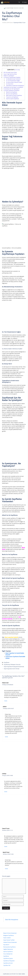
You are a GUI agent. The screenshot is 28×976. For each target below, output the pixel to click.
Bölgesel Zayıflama (8, 935)
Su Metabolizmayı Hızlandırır (13, 79)
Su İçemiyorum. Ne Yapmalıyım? (12, 89)
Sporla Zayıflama (8, 951)
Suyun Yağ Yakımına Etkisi (10, 74)
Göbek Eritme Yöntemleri (10, 942)
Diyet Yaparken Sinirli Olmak (11, 668)
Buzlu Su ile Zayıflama (11, 94)
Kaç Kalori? (6, 944)
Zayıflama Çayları (8, 958)
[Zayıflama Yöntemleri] (5, 2)
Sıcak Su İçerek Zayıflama (12, 98)
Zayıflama (6, 662)
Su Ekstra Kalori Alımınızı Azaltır (14, 82)
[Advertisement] (14, 40)
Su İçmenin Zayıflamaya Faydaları (12, 77)
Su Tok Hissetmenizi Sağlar (13, 80)
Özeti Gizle (17, 69)
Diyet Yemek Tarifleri (9, 940)
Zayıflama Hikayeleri (9, 961)
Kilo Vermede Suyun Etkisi (10, 72)
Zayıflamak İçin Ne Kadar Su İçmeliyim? (13, 87)
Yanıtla (5, 700)
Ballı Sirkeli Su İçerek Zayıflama (14, 95)
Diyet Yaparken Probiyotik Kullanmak (14, 666)
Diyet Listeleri (7, 937)
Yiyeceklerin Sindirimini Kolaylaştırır (15, 85)
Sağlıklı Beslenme (8, 949)
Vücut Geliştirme (7, 954)
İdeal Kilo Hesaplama (11, 919)
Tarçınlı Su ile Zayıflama (12, 97)
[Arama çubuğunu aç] (19, 2)
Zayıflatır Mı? (6, 965)
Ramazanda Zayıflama (9, 947)
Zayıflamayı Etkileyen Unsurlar (12, 664)
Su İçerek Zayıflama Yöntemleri (11, 90)
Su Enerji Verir (9, 84)
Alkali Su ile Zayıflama (11, 92)
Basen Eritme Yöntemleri (10, 933)
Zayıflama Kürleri (8, 963)
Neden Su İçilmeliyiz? (9, 75)
